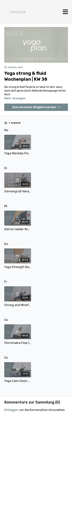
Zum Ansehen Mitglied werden (34, 107)
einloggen (11, 410)
